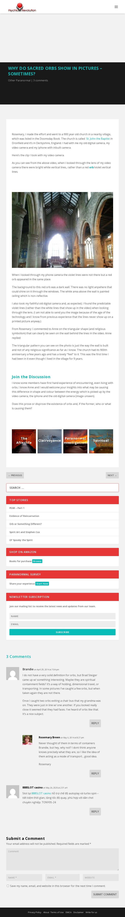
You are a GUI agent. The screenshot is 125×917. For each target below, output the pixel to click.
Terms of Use (57, 912)
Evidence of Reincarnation (24, 515)
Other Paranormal (19, 80)
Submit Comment (105, 894)
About (46, 912)
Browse (37, 561)
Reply (95, 723)
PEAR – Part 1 (16, 508)
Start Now (42, 583)
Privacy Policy (34, 912)
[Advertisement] (62, 38)
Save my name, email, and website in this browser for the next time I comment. (57, 886)
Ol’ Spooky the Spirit (21, 540)
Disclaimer (78, 912)
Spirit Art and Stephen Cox (24, 532)
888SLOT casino (32, 787)
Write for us (91, 912)
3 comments (40, 80)
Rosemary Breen (49, 737)
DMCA (68, 912)
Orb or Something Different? (25, 523)
